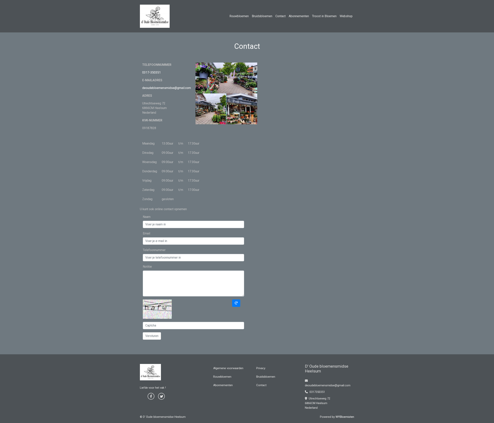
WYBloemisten (345, 417)
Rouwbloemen (239, 16)
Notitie (147, 266)
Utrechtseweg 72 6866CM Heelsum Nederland (317, 403)
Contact (280, 16)
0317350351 (317, 392)
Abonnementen (299, 16)
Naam (147, 217)
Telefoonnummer (154, 250)
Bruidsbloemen (262, 16)
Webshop (346, 16)
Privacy (260, 368)
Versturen (151, 336)
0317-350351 (151, 72)
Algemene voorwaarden (228, 368)
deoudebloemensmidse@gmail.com (166, 88)
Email (146, 233)
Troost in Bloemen (324, 16)
